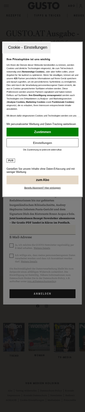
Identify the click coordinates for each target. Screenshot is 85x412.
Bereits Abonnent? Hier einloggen (42, 187)
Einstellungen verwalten (43, 142)
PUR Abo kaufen (43, 180)
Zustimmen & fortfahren (43, 132)
